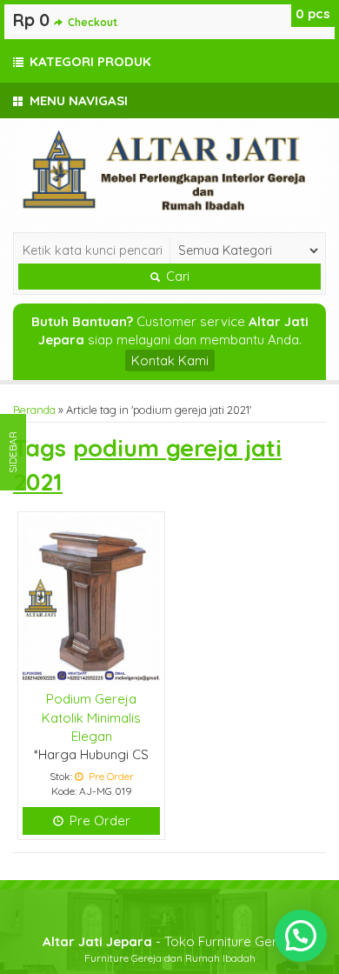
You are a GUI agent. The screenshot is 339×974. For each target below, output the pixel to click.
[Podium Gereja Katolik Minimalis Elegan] (91, 599)
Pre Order (98, 820)
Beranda (34, 410)
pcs (313, 13)
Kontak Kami (170, 360)
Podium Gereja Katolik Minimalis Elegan (91, 717)
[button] (301, 936)
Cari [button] (176, 276)
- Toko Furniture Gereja (169, 941)
